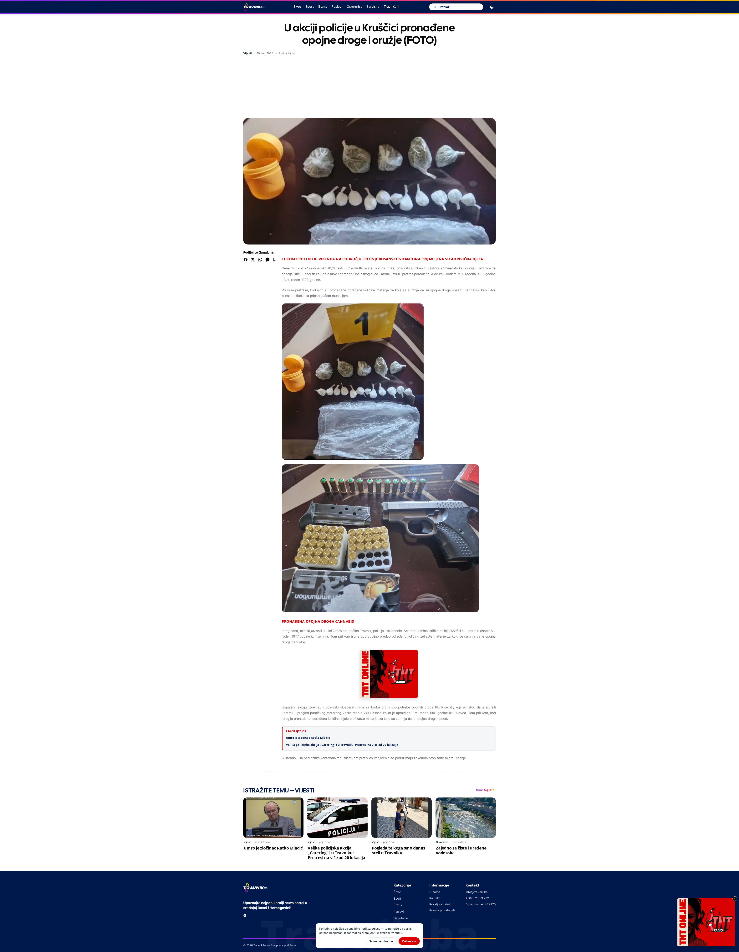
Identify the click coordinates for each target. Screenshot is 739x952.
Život (297, 6)
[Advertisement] (369, 87)
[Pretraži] (434, 7)
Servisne (373, 6)
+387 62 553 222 (477, 898)
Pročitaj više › (486, 790)
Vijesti (247, 53)
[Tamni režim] (492, 7)
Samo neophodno (381, 941)
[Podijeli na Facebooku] (245, 259)
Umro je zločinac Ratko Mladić (308, 737)
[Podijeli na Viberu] (267, 259)
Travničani (391, 6)
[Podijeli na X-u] (253, 259)
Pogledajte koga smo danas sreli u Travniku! (398, 850)
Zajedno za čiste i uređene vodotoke (461, 850)
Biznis (322, 6)
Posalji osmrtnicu (441, 904)
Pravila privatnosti (442, 910)
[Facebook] (245, 915)
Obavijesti (442, 842)
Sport (310, 6)
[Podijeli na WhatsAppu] (260, 259)
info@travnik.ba (477, 892)
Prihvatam (409, 941)
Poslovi (337, 6)
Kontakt (434, 898)
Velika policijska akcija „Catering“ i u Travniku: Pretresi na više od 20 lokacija (342, 745)
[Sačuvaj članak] (275, 259)
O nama (434, 892)
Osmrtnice (354, 6)
